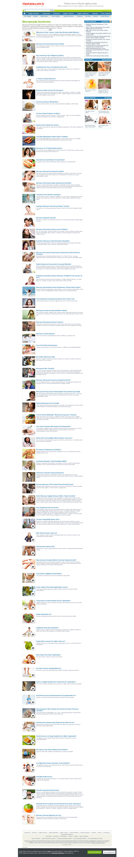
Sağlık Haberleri (83, 13)
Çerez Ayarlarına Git (109, 852)
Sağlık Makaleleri (53, 832)
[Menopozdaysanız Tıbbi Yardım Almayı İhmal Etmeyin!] (29, 488)
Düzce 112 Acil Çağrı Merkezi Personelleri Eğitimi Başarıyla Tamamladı (98, 28)
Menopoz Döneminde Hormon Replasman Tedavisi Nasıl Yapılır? (58, 287)
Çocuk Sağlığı (56, 16)
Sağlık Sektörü (68, 13)
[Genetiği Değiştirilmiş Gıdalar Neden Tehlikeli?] (29, 141)
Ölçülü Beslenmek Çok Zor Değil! (47, 403)
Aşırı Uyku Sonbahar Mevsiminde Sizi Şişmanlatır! (53, 426)
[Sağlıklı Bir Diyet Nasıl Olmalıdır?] (29, 632)
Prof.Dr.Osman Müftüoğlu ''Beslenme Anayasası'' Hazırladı (56, 415)
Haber (76, 836)
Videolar (95, 13)
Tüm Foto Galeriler (106, 59)
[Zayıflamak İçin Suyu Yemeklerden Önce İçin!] (29, 71)
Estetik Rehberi (105, 16)
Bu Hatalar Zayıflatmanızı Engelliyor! (48, 449)
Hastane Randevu (85, 832)
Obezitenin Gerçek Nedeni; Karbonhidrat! (50, 160)
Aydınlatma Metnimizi (57, 853)
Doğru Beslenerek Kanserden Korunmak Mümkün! (53, 264)
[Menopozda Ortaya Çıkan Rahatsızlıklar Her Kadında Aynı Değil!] (29, 396)
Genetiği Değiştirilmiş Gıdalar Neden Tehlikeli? (52, 136)
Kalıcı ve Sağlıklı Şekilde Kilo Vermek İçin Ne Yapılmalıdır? (56, 682)
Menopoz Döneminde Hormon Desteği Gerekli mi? (53, 380)
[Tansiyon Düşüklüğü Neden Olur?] (29, 523)
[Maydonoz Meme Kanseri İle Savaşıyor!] (29, 94)
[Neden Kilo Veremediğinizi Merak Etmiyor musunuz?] (29, 442)
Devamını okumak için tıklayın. (98, 842)
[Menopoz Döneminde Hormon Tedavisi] (29, 326)
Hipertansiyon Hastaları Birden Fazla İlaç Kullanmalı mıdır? (56, 560)
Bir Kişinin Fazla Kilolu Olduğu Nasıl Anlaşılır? (52, 749)
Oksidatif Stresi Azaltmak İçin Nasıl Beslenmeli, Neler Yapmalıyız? (58, 804)
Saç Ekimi (88, 16)
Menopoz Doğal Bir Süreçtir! (46, 218)
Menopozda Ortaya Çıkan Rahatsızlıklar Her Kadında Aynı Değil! (58, 391)
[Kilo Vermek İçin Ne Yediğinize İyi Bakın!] (29, 60)
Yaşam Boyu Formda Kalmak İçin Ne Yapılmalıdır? (53, 600)
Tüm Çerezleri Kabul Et (94, 852)
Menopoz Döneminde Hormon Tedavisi (49, 322)
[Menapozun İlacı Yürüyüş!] (29, 372)
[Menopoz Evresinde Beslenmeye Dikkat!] (29, 48)
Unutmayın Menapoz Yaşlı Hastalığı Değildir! (51, 461)
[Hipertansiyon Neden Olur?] (29, 551)
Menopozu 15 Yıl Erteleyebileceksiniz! (49, 148)
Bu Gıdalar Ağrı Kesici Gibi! (45, 357)
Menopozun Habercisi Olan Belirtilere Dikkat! (51, 310)
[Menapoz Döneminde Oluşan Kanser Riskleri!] (29, 233)
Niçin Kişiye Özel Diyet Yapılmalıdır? (48, 655)
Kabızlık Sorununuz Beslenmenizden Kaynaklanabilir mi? (56, 695)
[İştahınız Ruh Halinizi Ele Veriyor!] (29, 129)
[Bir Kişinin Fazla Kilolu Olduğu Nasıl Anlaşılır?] (29, 754)
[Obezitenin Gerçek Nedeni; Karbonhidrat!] (29, 164)
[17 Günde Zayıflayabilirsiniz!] (29, 83)
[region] (67, 852)
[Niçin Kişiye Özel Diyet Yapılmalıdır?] (29, 659)
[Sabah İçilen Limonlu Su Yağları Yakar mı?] (29, 645)
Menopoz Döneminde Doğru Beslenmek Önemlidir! (53, 183)
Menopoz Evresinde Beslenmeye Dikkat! (50, 44)
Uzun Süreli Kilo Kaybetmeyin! (46, 345)
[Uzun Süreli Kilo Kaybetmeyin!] (29, 349)
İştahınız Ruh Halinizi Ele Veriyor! (47, 125)
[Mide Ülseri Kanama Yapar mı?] (29, 537)
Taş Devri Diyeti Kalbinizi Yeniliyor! (48, 113)
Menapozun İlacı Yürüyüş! (45, 368)
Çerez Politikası (36, 838)
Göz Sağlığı (27, 16)
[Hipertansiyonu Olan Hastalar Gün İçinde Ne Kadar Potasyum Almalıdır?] (29, 713)
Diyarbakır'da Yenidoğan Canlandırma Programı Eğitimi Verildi (96, 43)
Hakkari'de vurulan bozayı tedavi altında (97, 55)
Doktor (99, 832)
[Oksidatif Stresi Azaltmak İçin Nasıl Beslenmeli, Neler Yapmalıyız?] (29, 808)
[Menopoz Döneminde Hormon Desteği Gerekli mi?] (29, 384)
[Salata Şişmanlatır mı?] (29, 618)
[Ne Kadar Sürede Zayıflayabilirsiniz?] (29, 672)
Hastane (94, 832)
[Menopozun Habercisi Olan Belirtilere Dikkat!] (29, 315)
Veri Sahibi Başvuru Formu (95, 838)
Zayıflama (80, 16)
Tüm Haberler (104, 21)
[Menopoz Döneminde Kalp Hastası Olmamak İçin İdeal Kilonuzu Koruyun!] (29, 257)
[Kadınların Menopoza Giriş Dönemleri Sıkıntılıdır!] (29, 245)
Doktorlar (56, 13)
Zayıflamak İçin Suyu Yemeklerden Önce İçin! (51, 67)
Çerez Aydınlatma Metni (80, 838)
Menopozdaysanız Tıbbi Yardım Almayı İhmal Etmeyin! (54, 484)
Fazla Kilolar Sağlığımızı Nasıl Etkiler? (49, 573)
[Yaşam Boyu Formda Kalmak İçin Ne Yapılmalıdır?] (29, 605)
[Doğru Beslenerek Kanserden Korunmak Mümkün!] (29, 268)
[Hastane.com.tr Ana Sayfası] (24, 14)
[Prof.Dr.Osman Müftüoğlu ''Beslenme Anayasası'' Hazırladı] (29, 419)
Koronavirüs (106, 832)
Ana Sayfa (25, 6)
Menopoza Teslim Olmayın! (45, 333)
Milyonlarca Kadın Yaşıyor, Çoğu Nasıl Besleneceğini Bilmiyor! (57, 32)
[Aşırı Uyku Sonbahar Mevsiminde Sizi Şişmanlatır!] (29, 430)
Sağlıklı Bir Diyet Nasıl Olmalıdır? (47, 628)
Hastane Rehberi (74, 832)
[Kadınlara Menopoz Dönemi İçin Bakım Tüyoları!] (29, 210)
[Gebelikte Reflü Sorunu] (29, 781)
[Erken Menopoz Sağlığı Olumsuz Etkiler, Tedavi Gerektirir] (29, 500)
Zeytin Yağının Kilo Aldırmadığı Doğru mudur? (52, 587)
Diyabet (36, 16)
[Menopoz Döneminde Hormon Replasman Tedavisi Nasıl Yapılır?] (29, 291)
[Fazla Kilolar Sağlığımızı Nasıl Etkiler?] (29, 578)
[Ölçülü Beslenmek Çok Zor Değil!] (29, 407)
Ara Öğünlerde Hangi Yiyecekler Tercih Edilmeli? (53, 763)
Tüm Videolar (107, 97)
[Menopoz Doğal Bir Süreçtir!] (29, 222)
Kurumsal (31, 6)
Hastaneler (46, 13)
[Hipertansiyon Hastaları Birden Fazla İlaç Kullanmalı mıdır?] (29, 564)
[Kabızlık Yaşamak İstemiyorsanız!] (29, 794)
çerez (49, 851)
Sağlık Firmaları (43, 832)
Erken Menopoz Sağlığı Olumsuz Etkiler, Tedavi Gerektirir (55, 496)
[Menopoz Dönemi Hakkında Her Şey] (29, 819)
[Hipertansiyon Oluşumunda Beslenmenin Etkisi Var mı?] (29, 727)
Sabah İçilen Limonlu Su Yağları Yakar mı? (50, 641)
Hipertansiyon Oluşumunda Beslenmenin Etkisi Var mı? (55, 722)
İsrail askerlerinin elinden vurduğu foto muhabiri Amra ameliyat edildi (97, 46)
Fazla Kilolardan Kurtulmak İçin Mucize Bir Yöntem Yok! (55, 299)
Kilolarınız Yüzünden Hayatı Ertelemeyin (50, 473)
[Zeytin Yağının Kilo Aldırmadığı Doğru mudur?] (29, 591)
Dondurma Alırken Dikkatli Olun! (47, 102)
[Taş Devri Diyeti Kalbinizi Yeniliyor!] (29, 117)
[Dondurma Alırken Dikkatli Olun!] (29, 106)
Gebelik (95, 16)
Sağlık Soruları (64, 832)
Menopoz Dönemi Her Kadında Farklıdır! (50, 171)
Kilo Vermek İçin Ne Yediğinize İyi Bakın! (50, 55)
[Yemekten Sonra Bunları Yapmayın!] (29, 199)
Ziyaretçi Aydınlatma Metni (65, 838)
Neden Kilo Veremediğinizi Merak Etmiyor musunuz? (54, 438)
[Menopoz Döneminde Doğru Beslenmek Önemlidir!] (29, 187)
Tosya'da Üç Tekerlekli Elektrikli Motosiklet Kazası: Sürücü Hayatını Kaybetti (98, 37)
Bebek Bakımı (44, 16)
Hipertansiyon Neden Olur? (45, 546)
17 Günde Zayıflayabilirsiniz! (46, 78)
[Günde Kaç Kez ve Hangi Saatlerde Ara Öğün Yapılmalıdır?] (29, 740)
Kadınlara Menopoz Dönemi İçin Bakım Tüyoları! (52, 206)
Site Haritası (37, 6)
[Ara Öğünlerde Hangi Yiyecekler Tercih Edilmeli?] (29, 767)
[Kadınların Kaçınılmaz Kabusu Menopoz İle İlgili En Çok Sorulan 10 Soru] (29, 280)
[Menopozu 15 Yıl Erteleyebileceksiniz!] (29, 152)
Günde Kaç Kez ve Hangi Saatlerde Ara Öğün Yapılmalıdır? (56, 736)
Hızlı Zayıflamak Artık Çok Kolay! (47, 507)
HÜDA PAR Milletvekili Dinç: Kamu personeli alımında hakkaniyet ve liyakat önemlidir (97, 50)
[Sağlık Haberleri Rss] (110, 22)
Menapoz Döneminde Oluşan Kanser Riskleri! (52, 229)
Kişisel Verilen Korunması (49, 838)
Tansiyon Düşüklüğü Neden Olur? (48, 519)
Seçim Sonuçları (83, 836)
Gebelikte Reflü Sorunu (44, 777)
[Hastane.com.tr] (33, 4)
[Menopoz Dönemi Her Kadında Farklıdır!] (29, 175)
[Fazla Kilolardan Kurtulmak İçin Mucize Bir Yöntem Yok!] (29, 303)
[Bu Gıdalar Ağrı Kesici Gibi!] (29, 361)
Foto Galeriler (106, 13)
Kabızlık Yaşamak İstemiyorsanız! (47, 790)
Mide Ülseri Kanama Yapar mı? (46, 533)
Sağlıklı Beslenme (69, 16)
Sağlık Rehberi (33, 13)
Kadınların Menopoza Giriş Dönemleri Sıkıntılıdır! (53, 241)
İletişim (42, 6)
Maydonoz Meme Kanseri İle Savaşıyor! (49, 90)
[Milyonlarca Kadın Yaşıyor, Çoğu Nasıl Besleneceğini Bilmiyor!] (29, 36)
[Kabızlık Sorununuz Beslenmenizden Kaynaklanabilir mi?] (29, 699)
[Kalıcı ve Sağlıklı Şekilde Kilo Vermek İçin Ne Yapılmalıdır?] (29, 686)
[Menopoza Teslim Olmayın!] (29, 338)
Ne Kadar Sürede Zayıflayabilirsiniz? (48, 668)
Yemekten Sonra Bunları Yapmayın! (48, 194)
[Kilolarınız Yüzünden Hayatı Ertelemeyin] (29, 477)
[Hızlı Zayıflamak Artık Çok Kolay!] (29, 512)
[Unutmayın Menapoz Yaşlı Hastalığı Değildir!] (29, 465)
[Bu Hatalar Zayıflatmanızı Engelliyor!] (29, 454)
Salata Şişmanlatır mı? (44, 614)
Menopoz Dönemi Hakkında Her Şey (48, 815)
